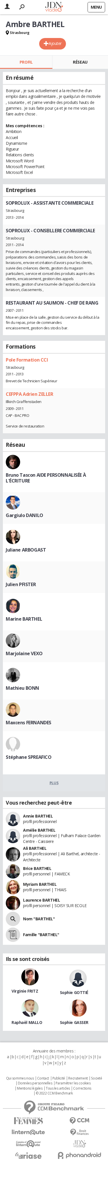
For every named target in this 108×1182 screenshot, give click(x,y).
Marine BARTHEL (24, 619)
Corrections (82, 1088)
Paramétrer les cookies (73, 1083)
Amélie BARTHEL (39, 830)
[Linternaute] (28, 1132)
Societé (96, 1078)
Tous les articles (58, 1088)
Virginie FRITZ (25, 991)
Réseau (80, 62)
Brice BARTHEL (37, 868)
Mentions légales (29, 1088)
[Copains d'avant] (28, 1143)
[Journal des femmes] (28, 1120)
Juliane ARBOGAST (26, 550)
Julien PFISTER (21, 584)
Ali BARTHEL (34, 848)
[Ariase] (28, 1155)
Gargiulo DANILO (24, 515)
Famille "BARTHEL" (41, 934)
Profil (26, 62)
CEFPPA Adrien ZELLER (29, 394)
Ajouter (55, 43)
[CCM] (79, 1120)
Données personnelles (35, 1083)
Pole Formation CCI (27, 360)
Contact (43, 1078)
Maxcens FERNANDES (28, 722)
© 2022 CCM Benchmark (54, 1093)
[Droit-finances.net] (79, 1132)
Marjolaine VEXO (24, 653)
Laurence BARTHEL (41, 900)
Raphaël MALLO (27, 1022)
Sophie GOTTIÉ (74, 992)
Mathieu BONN (22, 688)
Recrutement (78, 1078)
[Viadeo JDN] (79, 1143)
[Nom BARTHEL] (13, 919)
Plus (54, 782)
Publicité (58, 1078)
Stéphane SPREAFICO (28, 757)
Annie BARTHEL (38, 816)
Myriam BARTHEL (39, 884)
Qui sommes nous (20, 1078)
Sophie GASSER (74, 1022)
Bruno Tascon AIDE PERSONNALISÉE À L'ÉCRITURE (46, 478)
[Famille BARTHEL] (13, 935)
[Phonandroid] (79, 1155)
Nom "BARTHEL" (39, 918)
